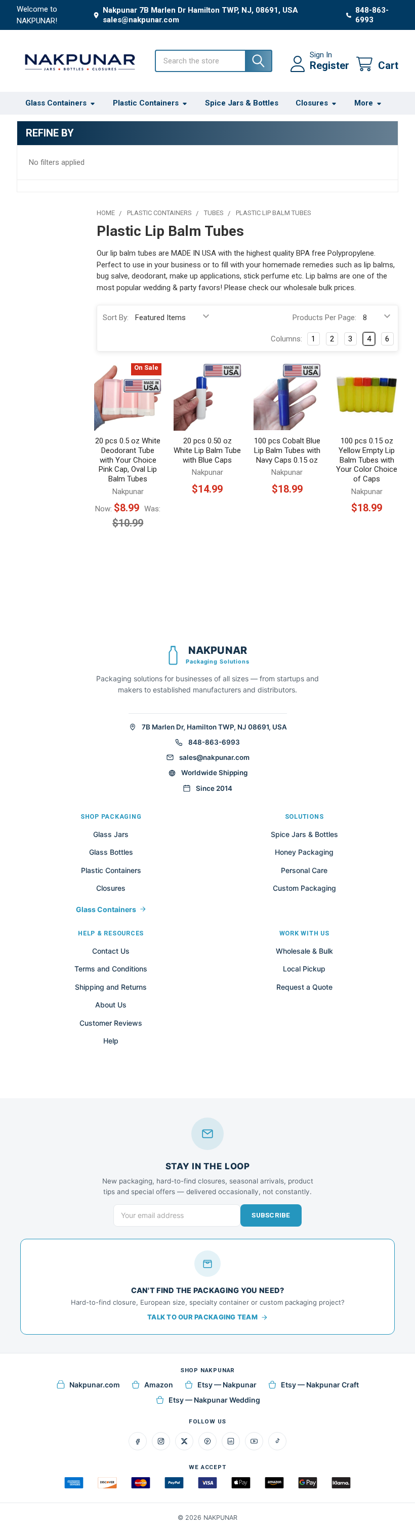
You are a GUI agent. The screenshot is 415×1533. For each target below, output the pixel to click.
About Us (111, 1004)
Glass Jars (111, 834)
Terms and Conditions (110, 968)
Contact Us (111, 951)
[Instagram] (161, 1441)
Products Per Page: (324, 317)
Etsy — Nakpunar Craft (320, 1384)
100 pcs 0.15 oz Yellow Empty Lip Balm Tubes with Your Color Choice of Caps (366, 459)
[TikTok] (277, 1441)
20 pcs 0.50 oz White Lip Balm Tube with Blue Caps (207, 450)
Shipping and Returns (111, 987)
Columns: (286, 338)
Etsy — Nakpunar (227, 1384)
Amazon (158, 1384)
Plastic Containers (146, 103)
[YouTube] (254, 1441)
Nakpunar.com (94, 1384)
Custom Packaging (304, 888)
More (363, 103)
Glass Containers (56, 103)
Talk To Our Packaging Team (202, 1317)
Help (110, 1040)
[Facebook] (138, 1441)
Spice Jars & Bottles (241, 103)
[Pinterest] (207, 1441)
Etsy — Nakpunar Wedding (214, 1400)
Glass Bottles (111, 852)
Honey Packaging (304, 852)
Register (329, 65)
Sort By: (116, 317)
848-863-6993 (214, 742)
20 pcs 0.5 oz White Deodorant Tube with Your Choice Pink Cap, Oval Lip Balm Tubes (127, 459)
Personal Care (304, 870)
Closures (312, 103)
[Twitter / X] (184, 1441)
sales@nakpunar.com (214, 757)
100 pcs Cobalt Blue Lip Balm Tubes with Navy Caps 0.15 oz (287, 450)
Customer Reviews (110, 1023)
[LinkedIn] (231, 1441)
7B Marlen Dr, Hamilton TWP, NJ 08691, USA (214, 727)
